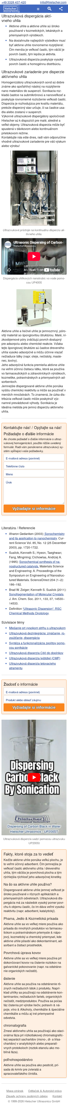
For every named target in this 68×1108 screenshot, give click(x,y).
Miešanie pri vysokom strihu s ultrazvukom (37, 628)
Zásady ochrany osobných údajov (27, 1096)
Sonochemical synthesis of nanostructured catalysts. (34, 563)
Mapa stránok (14, 1091)
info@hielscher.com (53, 2)
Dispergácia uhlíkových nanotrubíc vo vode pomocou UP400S (34, 280)
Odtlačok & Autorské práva (45, 1091)
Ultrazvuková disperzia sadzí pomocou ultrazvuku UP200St (34, 841)
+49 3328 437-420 (14, 2)
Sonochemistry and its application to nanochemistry (37, 535)
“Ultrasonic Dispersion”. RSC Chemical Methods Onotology (35, 610)
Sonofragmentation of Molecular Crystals (36, 594)
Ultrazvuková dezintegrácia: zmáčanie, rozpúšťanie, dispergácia (37, 635)
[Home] (11, 9)
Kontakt (57, 1096)
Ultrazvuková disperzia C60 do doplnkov (36, 653)
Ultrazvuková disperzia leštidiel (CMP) (34, 658)
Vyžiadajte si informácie (34, 509)
